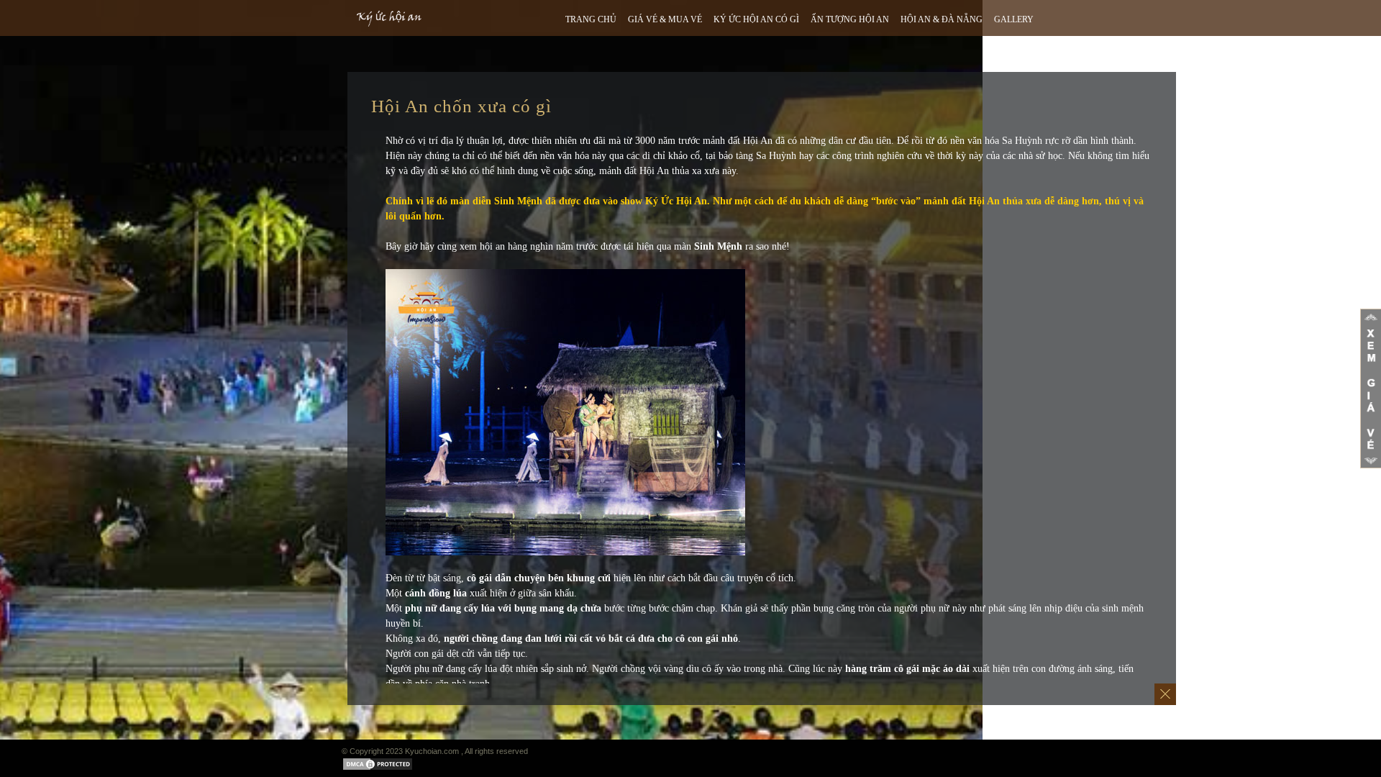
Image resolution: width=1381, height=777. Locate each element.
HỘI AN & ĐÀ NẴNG (942, 19)
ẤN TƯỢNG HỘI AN (850, 19)
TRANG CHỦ (590, 19)
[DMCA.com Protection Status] (378, 768)
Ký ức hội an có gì (756, 19)
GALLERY (1014, 19)
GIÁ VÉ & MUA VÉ (665, 19)
